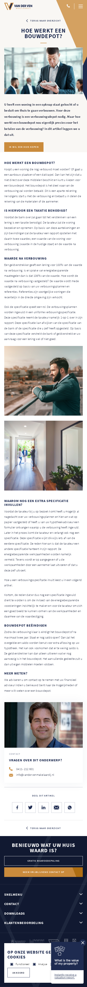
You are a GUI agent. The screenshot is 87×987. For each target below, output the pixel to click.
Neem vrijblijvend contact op (43, 872)
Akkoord (18, 972)
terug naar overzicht (45, 20)
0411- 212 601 (25, 769)
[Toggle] (81, 6)
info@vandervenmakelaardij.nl (35, 775)
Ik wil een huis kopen (24, 146)
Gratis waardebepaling (43, 860)
